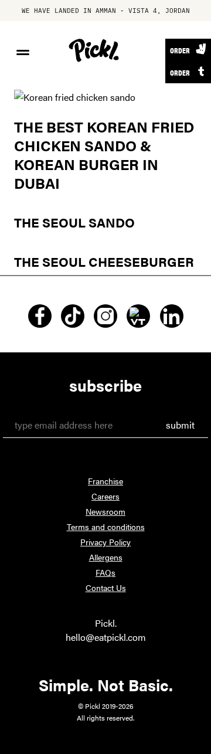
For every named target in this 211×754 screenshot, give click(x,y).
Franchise (105, 481)
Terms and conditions (106, 526)
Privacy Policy (105, 542)
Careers (105, 496)
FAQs (105, 572)
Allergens (105, 557)
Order (180, 50)
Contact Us (106, 587)
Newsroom (105, 511)
